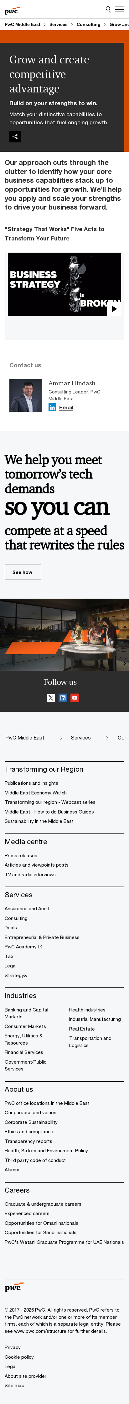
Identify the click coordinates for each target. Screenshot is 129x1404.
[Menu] (119, 9)
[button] (64, 284)
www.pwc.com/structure (40, 1331)
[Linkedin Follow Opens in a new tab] (52, 407)
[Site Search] (108, 9)
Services (58, 24)
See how (22, 572)
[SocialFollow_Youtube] (74, 699)
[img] (15, 136)
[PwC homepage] (12, 9)
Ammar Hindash (72, 383)
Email (66, 408)
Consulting (89, 24)
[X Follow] (51, 699)
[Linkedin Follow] (63, 699)
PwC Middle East (22, 24)
